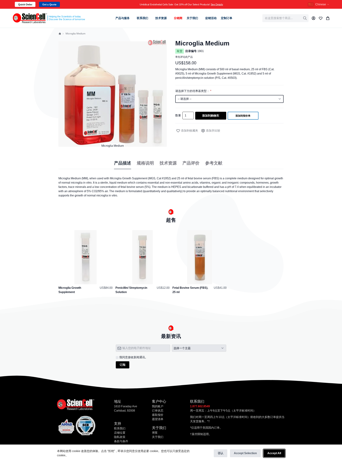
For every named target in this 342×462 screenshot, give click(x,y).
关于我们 (157, 436)
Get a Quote (49, 4)
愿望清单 (157, 419)
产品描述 (122, 163)
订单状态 (157, 410)
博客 (155, 432)
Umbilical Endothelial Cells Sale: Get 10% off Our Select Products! (181, 4)
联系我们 (119, 428)
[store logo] (48, 18)
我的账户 (157, 406)
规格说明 (145, 163)
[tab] (122, 163)
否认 (220, 453)
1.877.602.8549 (200, 406)
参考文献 (213, 163)
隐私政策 (119, 436)
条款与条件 (121, 441)
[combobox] (285, 18)
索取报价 (157, 414)
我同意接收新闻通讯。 (133, 357)
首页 (59, 33)
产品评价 (191, 163)
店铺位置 (119, 432)
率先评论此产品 (184, 56)
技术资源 (168, 163)
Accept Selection (245, 453)
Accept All (274, 453)
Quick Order (25, 4)
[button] (319, 4)
